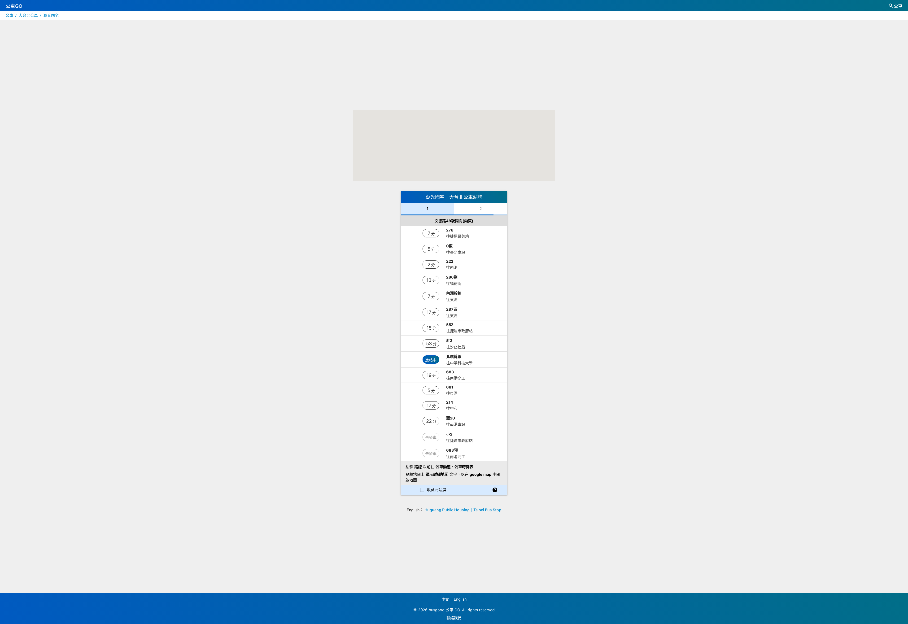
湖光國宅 (51, 15)
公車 (9, 15)
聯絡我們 (454, 617)
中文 (445, 599)
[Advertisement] (454, 69)
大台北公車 (28, 15)
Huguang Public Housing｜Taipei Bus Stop (462, 509)
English (460, 599)
